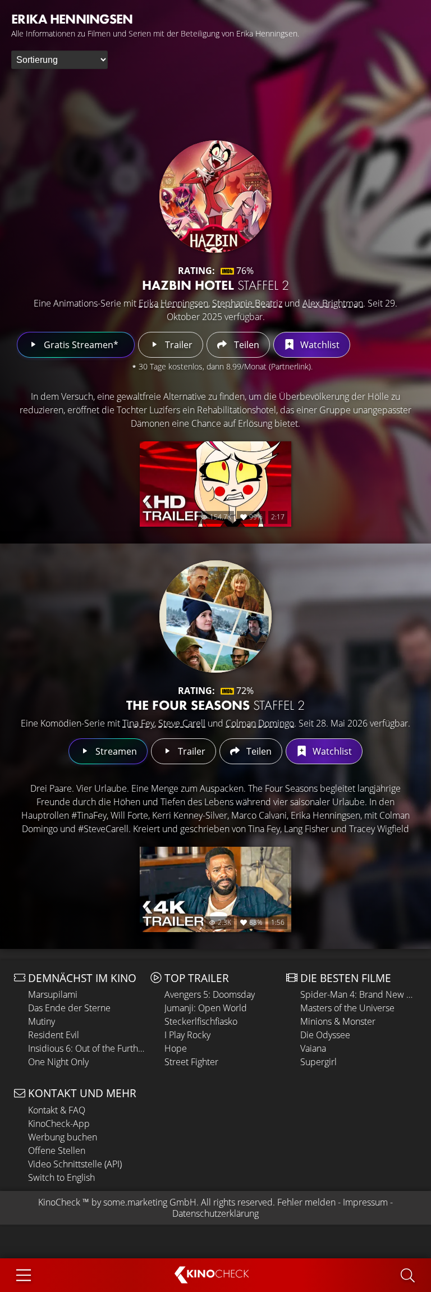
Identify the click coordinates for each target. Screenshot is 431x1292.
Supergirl (318, 1061)
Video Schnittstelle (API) (75, 1164)
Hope (175, 1048)
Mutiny (41, 1021)
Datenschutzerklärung (215, 1213)
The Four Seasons (215, 705)
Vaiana (313, 1048)
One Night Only (58, 1061)
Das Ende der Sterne (69, 1007)
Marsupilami (52, 994)
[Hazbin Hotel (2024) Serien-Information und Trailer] (215, 196)
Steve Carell (181, 723)
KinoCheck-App (59, 1123)
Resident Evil (53, 1034)
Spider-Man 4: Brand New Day (358, 994)
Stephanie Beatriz (247, 303)
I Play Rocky (187, 1034)
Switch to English (61, 1177)
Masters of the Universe (347, 1007)
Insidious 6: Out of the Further (86, 1048)
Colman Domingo (260, 723)
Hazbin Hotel (215, 285)
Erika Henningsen (173, 303)
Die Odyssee (325, 1034)
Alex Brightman (332, 303)
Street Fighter (191, 1061)
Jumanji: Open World (205, 1007)
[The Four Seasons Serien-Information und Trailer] (215, 616)
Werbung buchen (62, 1137)
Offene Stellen (56, 1150)
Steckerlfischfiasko (200, 1021)
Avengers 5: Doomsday (209, 994)
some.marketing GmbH (149, 1202)
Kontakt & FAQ (56, 1110)
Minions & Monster (337, 1021)
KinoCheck (59, 1202)
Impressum (365, 1202)
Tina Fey (138, 723)
